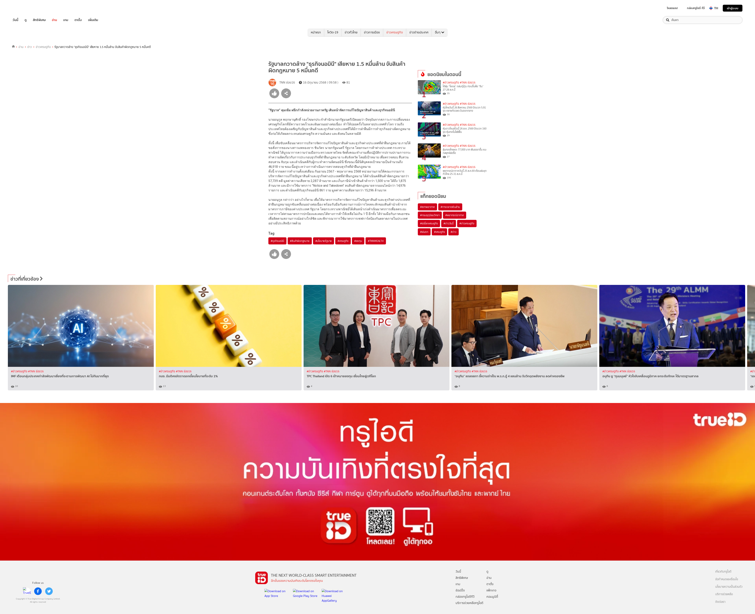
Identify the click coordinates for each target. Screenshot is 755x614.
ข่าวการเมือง (372, 32)
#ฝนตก (424, 232)
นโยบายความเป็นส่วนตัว (728, 587)
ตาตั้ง (78, 20)
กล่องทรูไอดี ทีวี (696, 8)
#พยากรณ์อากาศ (454, 215)
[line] (27, 591)
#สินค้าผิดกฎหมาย (299, 241)
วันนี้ (15, 20)
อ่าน (54, 20)
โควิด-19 (332, 32)
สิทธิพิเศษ (39, 20)
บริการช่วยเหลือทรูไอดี (469, 603)
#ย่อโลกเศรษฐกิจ (429, 223)
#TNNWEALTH (376, 241)
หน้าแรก (316, 32)
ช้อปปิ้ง (460, 590)
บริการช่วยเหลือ (724, 594)
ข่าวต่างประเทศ (418, 32)
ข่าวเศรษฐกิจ (394, 32)
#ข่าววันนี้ (449, 223)
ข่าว (29, 47)
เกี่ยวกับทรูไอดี (723, 572)
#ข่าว (453, 232)
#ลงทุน (358, 241)
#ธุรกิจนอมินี (277, 241)
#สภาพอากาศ (427, 207)
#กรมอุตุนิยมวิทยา (429, 215)
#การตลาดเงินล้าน (450, 207)
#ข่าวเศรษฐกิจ (451, 83)
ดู (26, 20)
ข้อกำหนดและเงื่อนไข (726, 579)
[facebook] (38, 591)
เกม (65, 20)
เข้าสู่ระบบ (732, 8)
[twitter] (49, 591)
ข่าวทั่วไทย (351, 32)
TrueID (24, 8)
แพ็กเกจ (491, 590)
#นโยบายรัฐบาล (323, 241)
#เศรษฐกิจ (343, 241)
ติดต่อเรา (720, 602)
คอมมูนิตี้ (492, 596)
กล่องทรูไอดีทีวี (465, 596)
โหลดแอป (672, 8)
